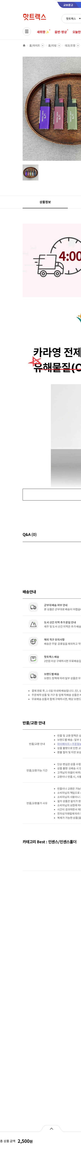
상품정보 (45, 202)
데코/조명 (70, 45)
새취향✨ (43, 32)
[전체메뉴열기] (27, 31)
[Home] (24, 45)
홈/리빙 (52, 45)
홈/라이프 (34, 45)
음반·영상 (61, 32)
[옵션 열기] (51, 1128)
